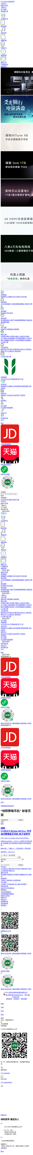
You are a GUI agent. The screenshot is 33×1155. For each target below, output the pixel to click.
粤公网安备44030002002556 (14, 995)
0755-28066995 (5, 1073)
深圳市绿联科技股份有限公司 (17, 992)
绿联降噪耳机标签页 (7, 806)
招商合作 (4, 899)
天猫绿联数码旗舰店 (7, 894)
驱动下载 (16, 499)
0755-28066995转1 (6, 1082)
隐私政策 (9, 999)
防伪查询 (10, 499)
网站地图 (24, 999)
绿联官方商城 (5, 896)
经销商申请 (4, 901)
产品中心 (4, 3)
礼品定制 (4, 499)
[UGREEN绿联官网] (7, 1)
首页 (2, 802)
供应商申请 (4, 903)
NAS (2, 420)
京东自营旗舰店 (6, 892)
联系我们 (4, 905)
